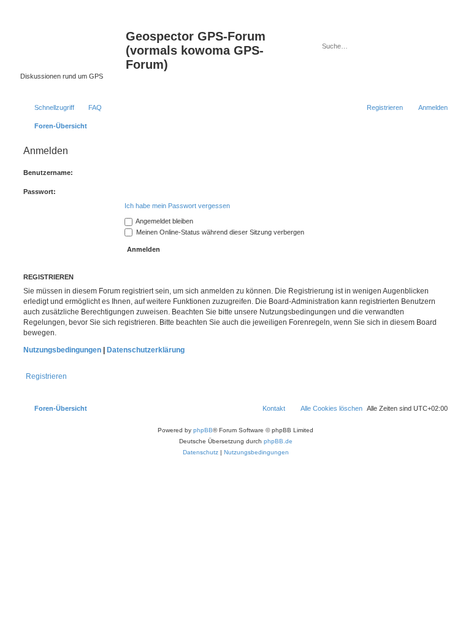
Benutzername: (48, 172)
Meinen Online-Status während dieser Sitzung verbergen (219, 232)
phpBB (203, 430)
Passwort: (39, 191)
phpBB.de (278, 441)
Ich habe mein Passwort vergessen (177, 205)
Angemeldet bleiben (163, 221)
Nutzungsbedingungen (62, 350)
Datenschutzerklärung (146, 350)
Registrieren (46, 376)
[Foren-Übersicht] (73, 40)
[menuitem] (89, 107)
